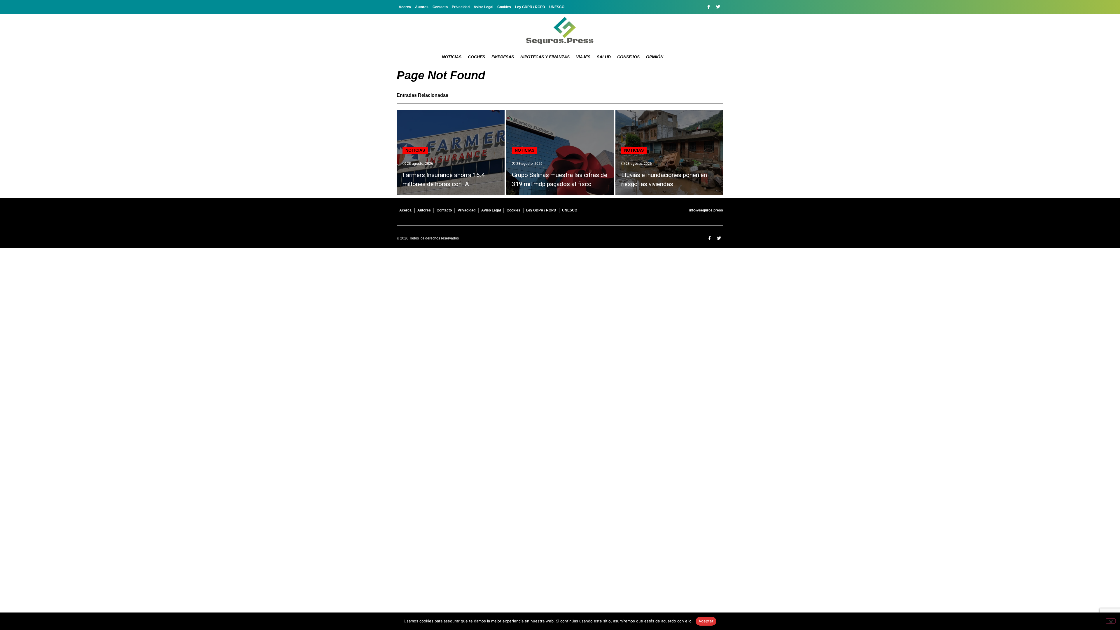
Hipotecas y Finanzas (545, 57)
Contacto (440, 7)
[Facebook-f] (708, 7)
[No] (1111, 621)
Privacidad (461, 7)
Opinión (654, 57)
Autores (421, 7)
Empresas (502, 57)
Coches (476, 57)
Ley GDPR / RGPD (530, 7)
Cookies (504, 7)
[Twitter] (718, 7)
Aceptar (706, 621)
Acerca (405, 7)
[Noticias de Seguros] (560, 30)
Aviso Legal (483, 7)
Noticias (451, 57)
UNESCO (556, 7)
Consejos (628, 57)
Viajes (583, 57)
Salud (604, 57)
